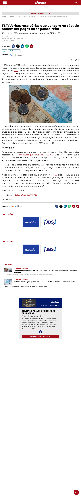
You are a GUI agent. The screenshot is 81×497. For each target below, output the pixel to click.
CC (56, 175)
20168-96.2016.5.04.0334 (26, 195)
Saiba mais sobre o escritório (40, 336)
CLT (16, 70)
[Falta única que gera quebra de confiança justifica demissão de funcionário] (9, 282)
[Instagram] (40, 331)
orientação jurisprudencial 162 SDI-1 (37, 155)
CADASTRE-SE (54, 305)
